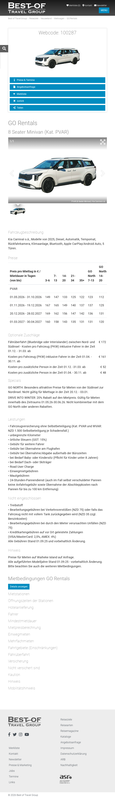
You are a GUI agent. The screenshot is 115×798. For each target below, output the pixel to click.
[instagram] (20, 734)
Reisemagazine (69, 730)
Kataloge (65, 736)
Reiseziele (33, 18)
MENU (104, 10)
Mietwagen (59, 18)
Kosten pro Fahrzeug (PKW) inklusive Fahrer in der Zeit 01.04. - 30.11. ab (50, 359)
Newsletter (101, 5)
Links (12, 782)
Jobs (12, 770)
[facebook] (9, 734)
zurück (20, 100)
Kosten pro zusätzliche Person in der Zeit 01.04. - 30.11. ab (47, 372)
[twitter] (15, 734)
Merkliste (74, 5)
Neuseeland (46, 18)
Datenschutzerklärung (73, 753)
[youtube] (27, 734)
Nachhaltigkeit (69, 765)
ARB (62, 759)
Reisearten (66, 725)
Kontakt (88, 5)
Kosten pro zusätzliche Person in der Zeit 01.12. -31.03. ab (47, 367)
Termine (13, 776)
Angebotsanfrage (25, 87)
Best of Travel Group (17, 18)
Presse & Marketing (20, 765)
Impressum (67, 748)
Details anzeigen (19, 586)
